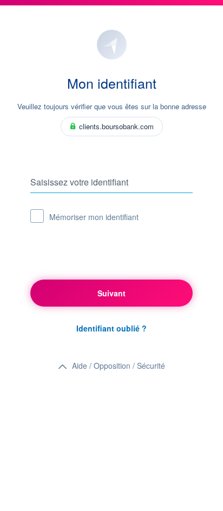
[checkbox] (37, 216)
